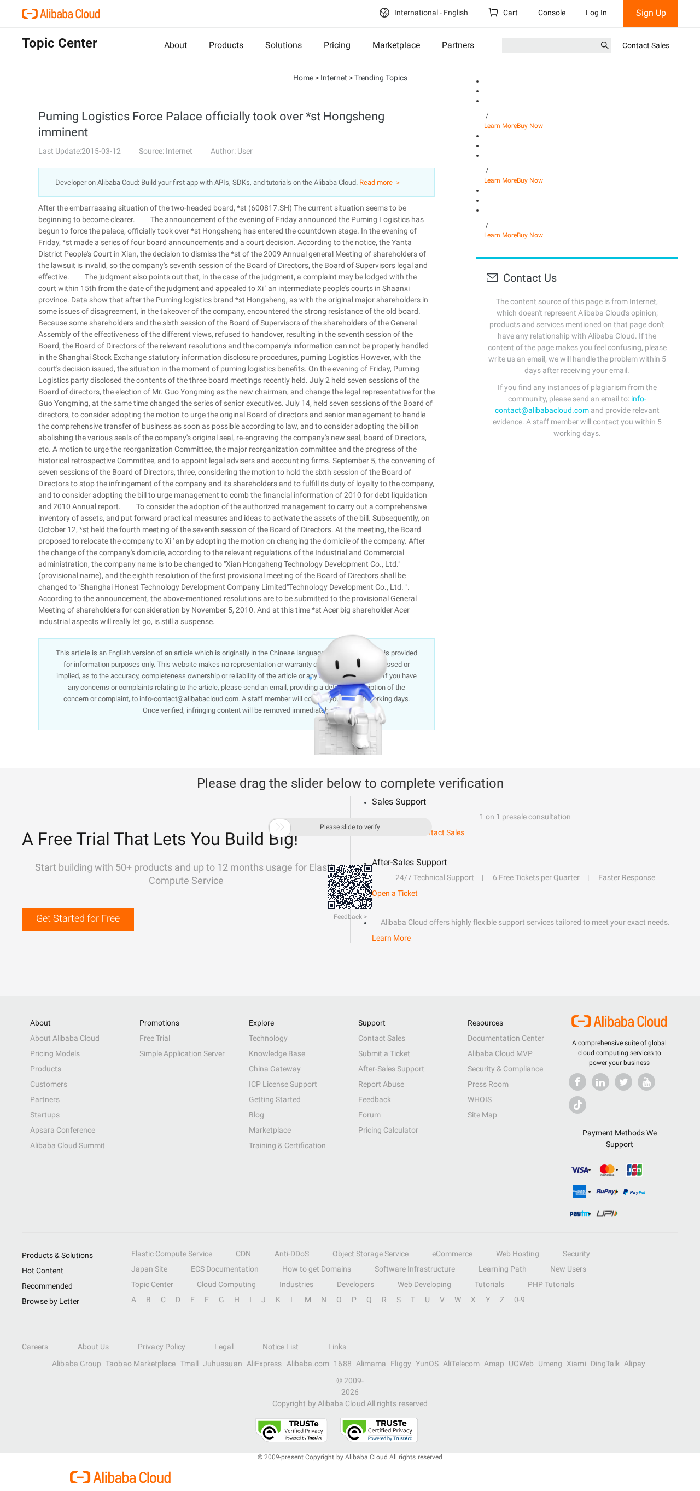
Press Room (488, 1084)
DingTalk (605, 1363)
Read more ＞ (380, 182)
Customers (48, 1084)
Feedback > (350, 917)
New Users (568, 1269)
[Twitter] (623, 1082)
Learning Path (503, 1269)
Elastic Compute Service (171, 1253)
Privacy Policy (161, 1346)
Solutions (283, 45)
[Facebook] (577, 1082)
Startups (45, 1114)
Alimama (371, 1363)
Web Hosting (517, 1253)
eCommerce (452, 1253)
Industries (296, 1284)
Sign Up (651, 13)
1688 (342, 1363)
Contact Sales (645, 45)
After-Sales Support (391, 1068)
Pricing (337, 45)
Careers (35, 1346)
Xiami (576, 1363)
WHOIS (480, 1099)
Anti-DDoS (292, 1253)
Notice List (280, 1346)
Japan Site (149, 1269)
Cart (509, 12)
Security (576, 1253)
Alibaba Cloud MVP (500, 1053)
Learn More (500, 126)
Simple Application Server (182, 1053)
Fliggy (400, 1363)
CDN (243, 1253)
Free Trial (154, 1038)
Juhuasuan (222, 1363)
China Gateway (275, 1068)
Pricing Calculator (388, 1130)
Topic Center (152, 1284)
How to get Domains (316, 1269)
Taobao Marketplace (141, 1363)
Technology (268, 1038)
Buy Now (530, 126)
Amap (494, 1363)
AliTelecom (461, 1363)
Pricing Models (55, 1053)
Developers (355, 1284)
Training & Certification (287, 1145)
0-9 (519, 1299)
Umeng (550, 1363)
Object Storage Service (370, 1253)
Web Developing (424, 1284)
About (175, 45)
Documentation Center (506, 1038)
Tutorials (489, 1284)
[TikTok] (577, 1105)
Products (226, 45)
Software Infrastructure (415, 1269)
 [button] (280, 827)
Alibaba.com (308, 1363)
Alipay (634, 1363)
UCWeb (521, 1363)
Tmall (189, 1363)
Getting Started (275, 1099)
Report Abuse (381, 1084)
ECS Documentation (225, 1269)
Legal (223, 1346)
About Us (93, 1346)
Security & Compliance (505, 1068)
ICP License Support (283, 1084)
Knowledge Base (277, 1053)
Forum (369, 1114)
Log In (596, 12)
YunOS (427, 1363)
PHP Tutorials (551, 1284)
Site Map (482, 1114)
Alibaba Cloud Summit (67, 1145)
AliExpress (264, 1363)
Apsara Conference (62, 1130)
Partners (458, 45)
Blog (256, 1114)
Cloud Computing (226, 1284)
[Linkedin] (600, 1082)
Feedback (374, 1099)
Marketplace (396, 45)
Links (337, 1346)
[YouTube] (646, 1082)
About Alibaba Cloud (65, 1038)
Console (551, 12)
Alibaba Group (76, 1363)
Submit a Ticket (384, 1053)
